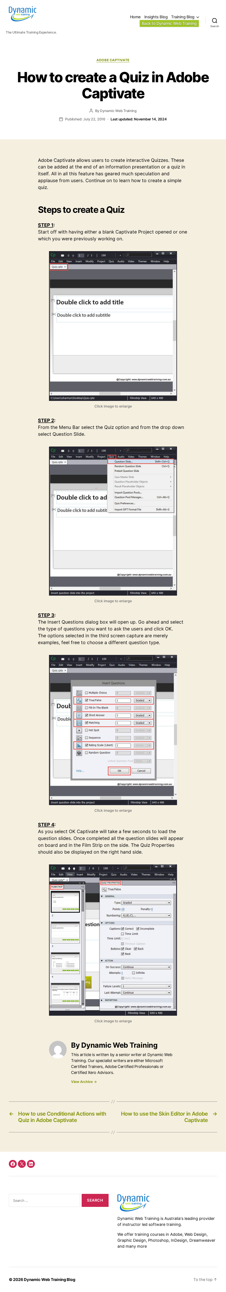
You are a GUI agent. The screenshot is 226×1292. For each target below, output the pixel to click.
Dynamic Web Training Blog (49, 1279)
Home (135, 17)
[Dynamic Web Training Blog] (167, 1203)
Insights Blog (156, 17)
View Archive (84, 1081)
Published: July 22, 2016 (116, 119)
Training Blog (182, 17)
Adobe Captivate (112, 60)
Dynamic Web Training (118, 110)
